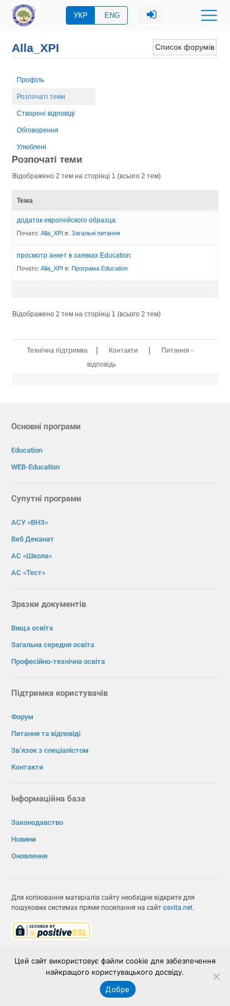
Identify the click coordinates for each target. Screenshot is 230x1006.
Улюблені (31, 147)
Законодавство (37, 822)
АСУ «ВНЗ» (29, 522)
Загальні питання (95, 233)
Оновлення (29, 856)
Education (26, 450)
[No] (216, 976)
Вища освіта (32, 628)
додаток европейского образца (66, 220)
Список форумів (184, 46)
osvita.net (178, 908)
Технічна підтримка (57, 350)
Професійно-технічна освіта (58, 661)
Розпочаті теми (41, 97)
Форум (22, 717)
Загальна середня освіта (52, 644)
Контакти (123, 350)
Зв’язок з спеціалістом (50, 750)
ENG (112, 15)
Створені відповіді (46, 113)
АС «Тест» (28, 572)
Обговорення (38, 130)
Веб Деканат (32, 539)
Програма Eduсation (99, 268)
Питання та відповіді (45, 733)
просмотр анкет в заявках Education (74, 255)
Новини (23, 839)
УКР (81, 15)
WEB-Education (35, 467)
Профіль (30, 80)
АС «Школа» (31, 556)
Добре (118, 989)
